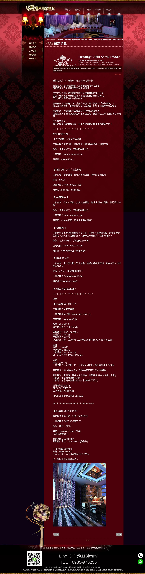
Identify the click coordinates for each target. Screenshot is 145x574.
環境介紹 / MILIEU (78, 9)
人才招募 (32, 51)
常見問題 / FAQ (98, 9)
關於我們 (32, 43)
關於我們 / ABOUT (68, 9)
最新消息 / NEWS (108, 9)
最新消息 (32, 58)
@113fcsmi (66, 454)
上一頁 (56, 534)
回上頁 (88, 540)
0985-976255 (84, 562)
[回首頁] (41, 7)
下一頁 (119, 534)
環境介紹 (32, 47)
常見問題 (32, 55)
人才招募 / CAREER (88, 9)
